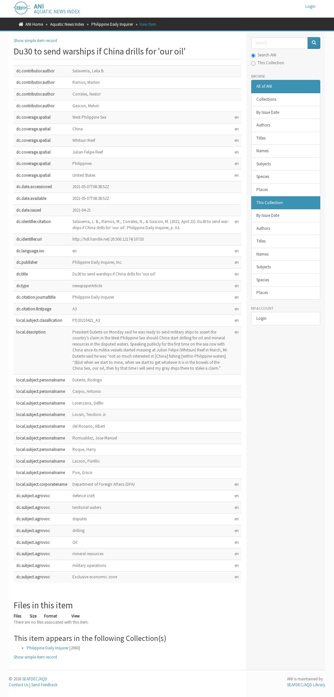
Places (262, 189)
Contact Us (18, 685)
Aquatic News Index (67, 24)
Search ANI (267, 55)
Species (262, 176)
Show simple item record (35, 40)
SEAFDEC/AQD (34, 679)
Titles (261, 138)
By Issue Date (267, 112)
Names (262, 151)
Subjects (263, 164)
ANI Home (34, 24)
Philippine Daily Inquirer (112, 24)
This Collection (271, 63)
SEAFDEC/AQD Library (306, 685)
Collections (266, 99)
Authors (263, 125)
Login (261, 318)
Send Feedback (44, 685)
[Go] (314, 43)
